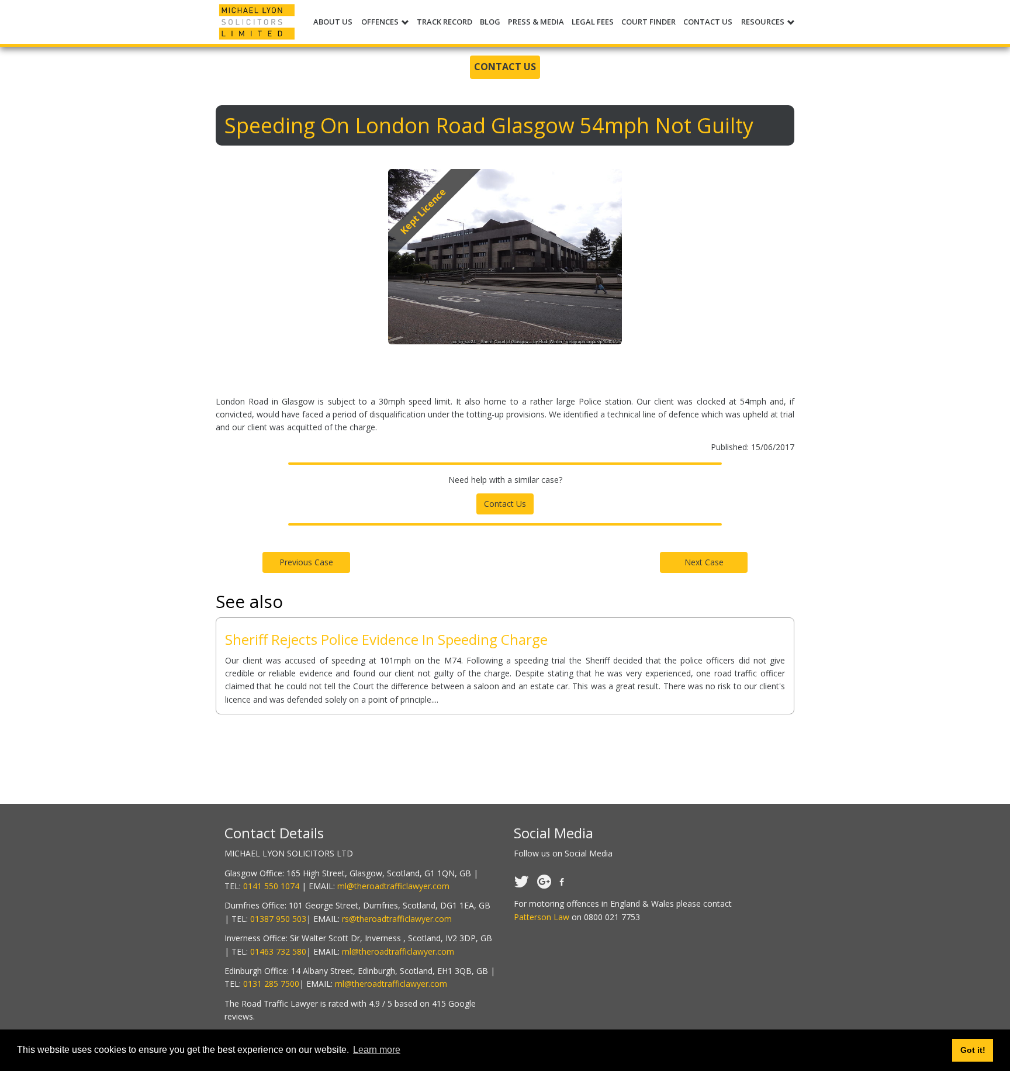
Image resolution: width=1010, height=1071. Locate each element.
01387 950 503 (278, 918)
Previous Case (306, 562)
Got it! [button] (972, 1050)
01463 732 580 (278, 951)
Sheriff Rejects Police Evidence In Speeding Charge (386, 639)
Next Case (704, 562)
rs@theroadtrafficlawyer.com (397, 918)
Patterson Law (541, 917)
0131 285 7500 (271, 983)
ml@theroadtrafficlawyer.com (393, 886)
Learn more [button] (376, 1050)
